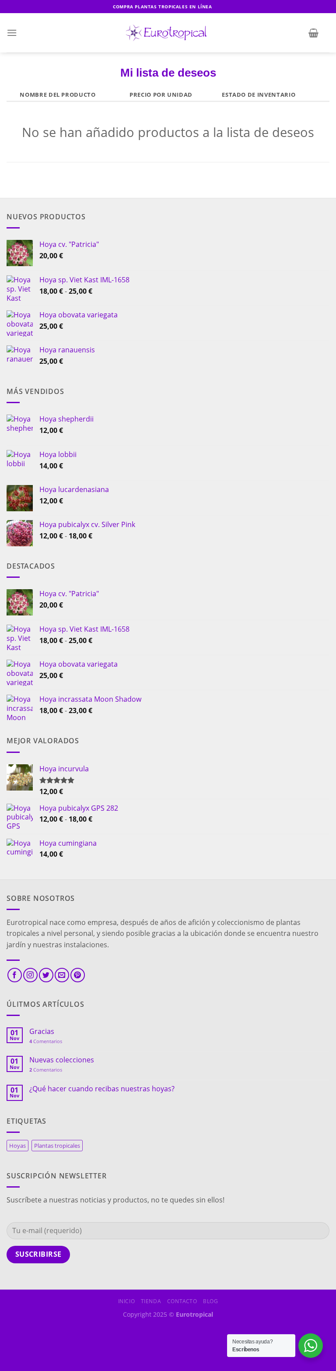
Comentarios (45, 1041)
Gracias (41, 1031)
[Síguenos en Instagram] (30, 975)
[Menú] (12, 32)
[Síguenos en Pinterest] (77, 975)
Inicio (126, 1301)
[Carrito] (313, 32)
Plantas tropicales (57, 1146)
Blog (210, 1301)
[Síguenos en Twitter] (46, 975)
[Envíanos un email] (62, 975)
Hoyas (17, 1146)
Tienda (151, 1301)
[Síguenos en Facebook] (14, 975)
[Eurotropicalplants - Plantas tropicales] (168, 33)
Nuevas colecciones (61, 1060)
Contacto (182, 1301)
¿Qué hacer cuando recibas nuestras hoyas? (102, 1089)
